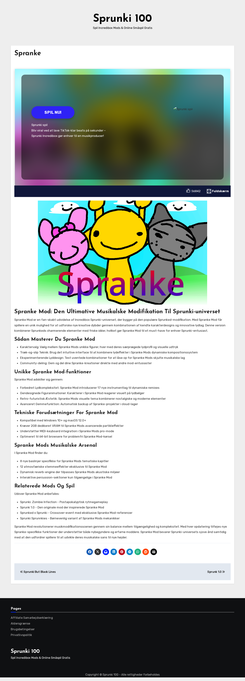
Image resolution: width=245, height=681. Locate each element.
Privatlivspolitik (21, 635)
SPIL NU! (52, 112)
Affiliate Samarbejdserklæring (32, 617)
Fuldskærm (220, 191)
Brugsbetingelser (23, 629)
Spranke (27, 53)
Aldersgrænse (20, 623)
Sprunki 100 (122, 19)
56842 (196, 191)
